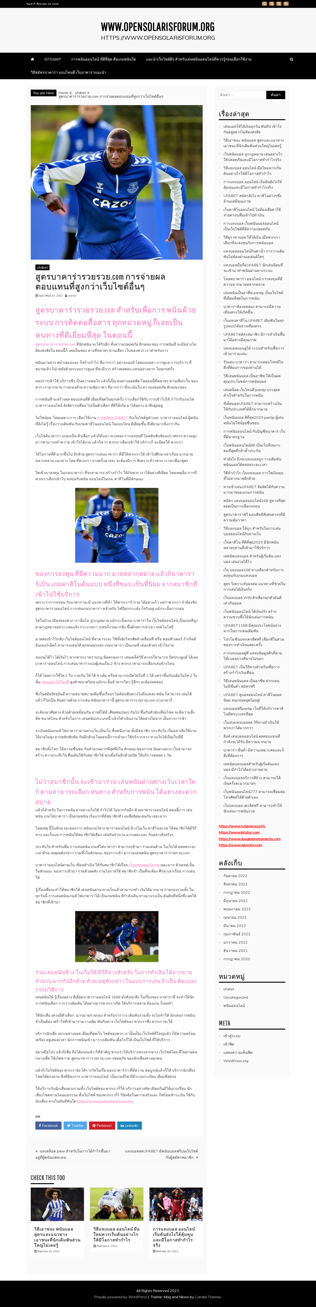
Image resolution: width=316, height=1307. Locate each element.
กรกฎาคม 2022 (236, 892)
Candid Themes (208, 1297)
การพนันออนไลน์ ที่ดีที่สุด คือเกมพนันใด (271, 4)
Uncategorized (235, 997)
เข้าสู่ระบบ (231, 1035)
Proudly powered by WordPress (121, 1297)
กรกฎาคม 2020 (236, 959)
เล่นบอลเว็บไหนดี (55, 682)
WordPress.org (235, 1060)
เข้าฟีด (228, 1044)
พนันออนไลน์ (234, 1005)
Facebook (49, 1125)
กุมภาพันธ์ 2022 (237, 934)
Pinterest (104, 1125)
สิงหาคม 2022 (235, 884)
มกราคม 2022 (235, 942)
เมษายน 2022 (235, 917)
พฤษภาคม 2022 (237, 909)
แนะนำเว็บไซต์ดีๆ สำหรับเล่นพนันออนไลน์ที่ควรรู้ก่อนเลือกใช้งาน (279, 4)
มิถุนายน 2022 (235, 900)
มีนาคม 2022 (234, 925)
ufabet (42, 267)
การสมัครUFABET (112, 417)
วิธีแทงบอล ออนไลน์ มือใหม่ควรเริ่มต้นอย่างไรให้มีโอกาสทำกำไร (116, 1234)
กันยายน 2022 (235, 875)
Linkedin (131, 1125)
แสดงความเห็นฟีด (238, 1052)
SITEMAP (264, 4)
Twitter (77, 1125)
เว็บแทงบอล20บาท (144, 865)
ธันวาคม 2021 (235, 950)
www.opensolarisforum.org (158, 26)
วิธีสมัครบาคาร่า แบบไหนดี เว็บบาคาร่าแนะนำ (286, 4)
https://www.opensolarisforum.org (105, 1101)
